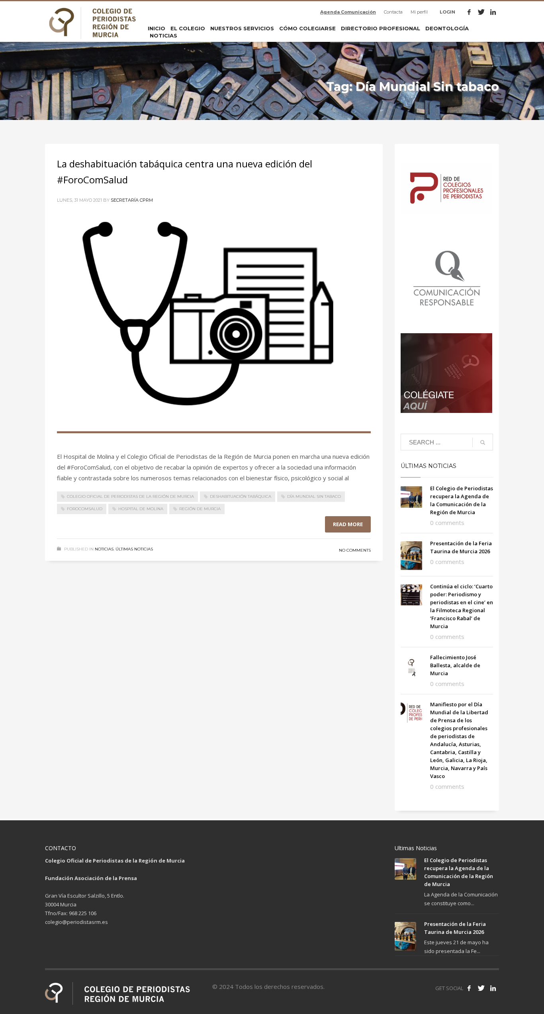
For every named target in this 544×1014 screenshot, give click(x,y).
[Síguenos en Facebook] (469, 988)
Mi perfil (419, 12)
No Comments (355, 550)
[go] (482, 442)
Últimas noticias (134, 549)
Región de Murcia (200, 508)
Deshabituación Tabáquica (240, 496)
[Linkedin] (493, 12)
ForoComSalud (84, 508)
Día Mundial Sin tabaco (314, 496)
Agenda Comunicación (348, 12)
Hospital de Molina (140, 508)
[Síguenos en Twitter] (481, 988)
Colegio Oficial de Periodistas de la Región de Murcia (130, 496)
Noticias (104, 549)
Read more (348, 524)
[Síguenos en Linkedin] (493, 988)
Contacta (393, 12)
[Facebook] (469, 12)
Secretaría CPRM (132, 200)
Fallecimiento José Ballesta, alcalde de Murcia (455, 665)
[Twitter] (481, 12)
